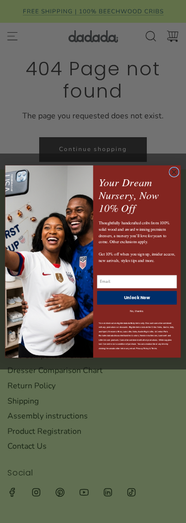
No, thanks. (137, 311)
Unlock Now (137, 298)
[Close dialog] (174, 172)
